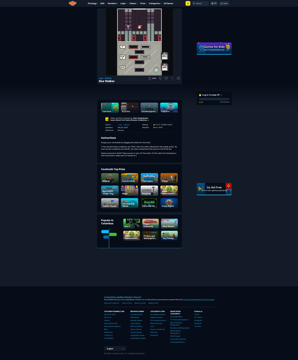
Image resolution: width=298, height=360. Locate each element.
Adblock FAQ (153, 303)
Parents (107, 320)
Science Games (136, 332)
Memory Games (136, 326)
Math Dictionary (156, 323)
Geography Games (137, 335)
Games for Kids (109, 314)
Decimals (153, 332)
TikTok (196, 314)
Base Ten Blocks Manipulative (176, 324)
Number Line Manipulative (179, 328)
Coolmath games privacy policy (122, 297)
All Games (168, 3)
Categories (154, 3)
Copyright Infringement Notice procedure (198, 300)
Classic (132, 3)
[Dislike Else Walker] (160, 78)
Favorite (166, 82)
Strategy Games (136, 314)
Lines (152, 326)
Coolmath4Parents (177, 342)
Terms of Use (127, 303)
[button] (188, 3)
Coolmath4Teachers (178, 339)
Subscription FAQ (110, 323)
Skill (102, 3)
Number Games (136, 320)
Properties (154, 335)
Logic (123, 3)
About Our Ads (140, 303)
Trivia (142, 3)
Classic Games (135, 329)
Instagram (198, 320)
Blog (106, 329)
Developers (108, 332)
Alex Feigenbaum (140, 118)
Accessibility (108, 338)
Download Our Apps (138, 338)
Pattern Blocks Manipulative (175, 332)
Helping (108, 78)
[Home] (73, 3)
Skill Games (134, 317)
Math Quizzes (175, 336)
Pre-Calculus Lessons (158, 320)
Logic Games (135, 323)
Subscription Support (112, 326)
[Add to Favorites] (166, 78)
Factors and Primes (157, 329)
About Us (107, 317)
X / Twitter (198, 317)
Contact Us (108, 335)
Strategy (92, 3)
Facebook (198, 323)
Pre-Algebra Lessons (158, 314)
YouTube (197, 326)
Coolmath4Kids (176, 317)
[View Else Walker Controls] (172, 78)
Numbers (112, 3)
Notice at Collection (111, 303)
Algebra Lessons (156, 317)
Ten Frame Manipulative (179, 320)
